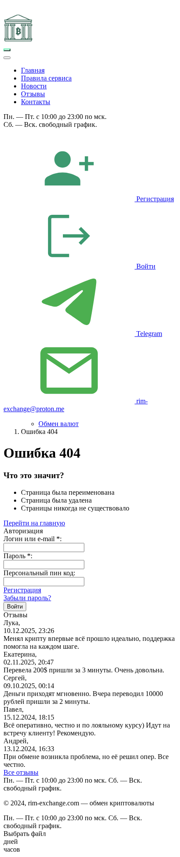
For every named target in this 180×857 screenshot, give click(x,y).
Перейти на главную (34, 523)
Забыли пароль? (27, 598)
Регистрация (22, 590)
